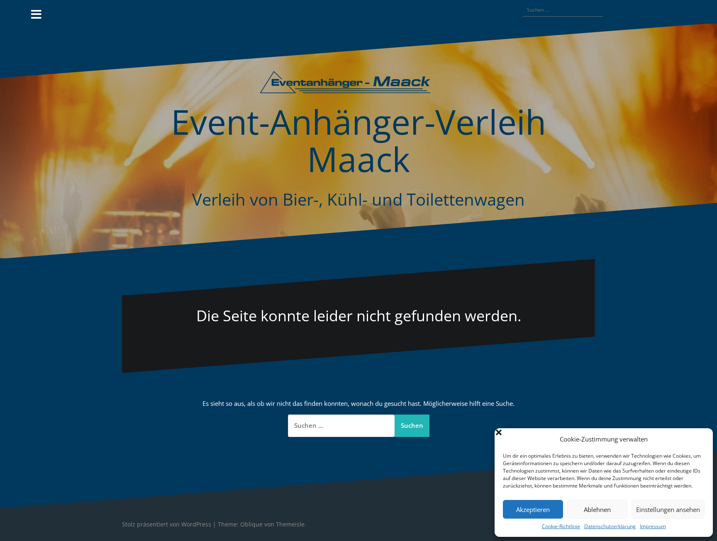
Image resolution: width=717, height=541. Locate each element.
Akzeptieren (533, 509)
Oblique (251, 524)
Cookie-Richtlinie (561, 526)
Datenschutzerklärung (610, 526)
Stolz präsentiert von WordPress (166, 524)
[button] (700, 439)
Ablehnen (597, 509)
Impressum (653, 526)
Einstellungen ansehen (668, 509)
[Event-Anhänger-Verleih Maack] (358, 85)
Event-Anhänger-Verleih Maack (358, 140)
